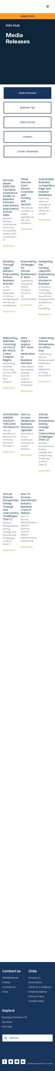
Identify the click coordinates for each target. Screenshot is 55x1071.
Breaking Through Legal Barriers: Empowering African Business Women (11, 272)
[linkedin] (23, 1061)
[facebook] (4, 1061)
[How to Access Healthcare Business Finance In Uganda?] (27, 407)
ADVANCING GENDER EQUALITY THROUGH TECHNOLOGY (11, 421)
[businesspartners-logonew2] (19, 4)
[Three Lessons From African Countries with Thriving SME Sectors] (27, 171)
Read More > (9, 245)
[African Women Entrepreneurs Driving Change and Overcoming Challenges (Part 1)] (9, 486)
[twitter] (10, 1061)
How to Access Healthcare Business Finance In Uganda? (28, 422)
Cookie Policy (36, 1001)
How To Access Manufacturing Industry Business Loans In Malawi (30, 503)
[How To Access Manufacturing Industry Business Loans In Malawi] (27, 486)
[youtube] (17, 1061)
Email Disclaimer (37, 991)
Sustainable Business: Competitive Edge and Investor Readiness (47, 187)
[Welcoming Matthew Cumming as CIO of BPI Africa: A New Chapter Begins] (9, 330)
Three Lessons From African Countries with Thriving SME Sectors (27, 191)
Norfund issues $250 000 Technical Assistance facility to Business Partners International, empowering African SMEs (11, 197)
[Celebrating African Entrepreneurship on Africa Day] (45, 330)
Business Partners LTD (14, 1017)
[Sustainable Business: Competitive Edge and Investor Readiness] (45, 171)
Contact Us (8, 987)
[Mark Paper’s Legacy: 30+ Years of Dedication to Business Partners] (27, 330)
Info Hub (7, 1026)
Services (7, 1022)
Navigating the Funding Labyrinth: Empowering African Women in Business (46, 272)
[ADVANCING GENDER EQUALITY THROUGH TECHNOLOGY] (9, 407)
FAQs (5, 991)
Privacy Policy (36, 996)
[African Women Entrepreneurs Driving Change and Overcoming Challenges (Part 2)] (45, 407)
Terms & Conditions (39, 987)
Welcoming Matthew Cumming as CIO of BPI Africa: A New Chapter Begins (10, 349)
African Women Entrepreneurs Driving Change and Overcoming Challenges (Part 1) (12, 506)
